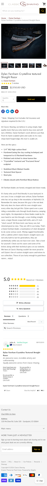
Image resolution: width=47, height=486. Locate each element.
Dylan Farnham (14, 18)
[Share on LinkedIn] (12, 111)
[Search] (42, 11)
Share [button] (8, 390)
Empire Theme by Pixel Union (11, 470)
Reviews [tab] (7, 316)
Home (3, 18)
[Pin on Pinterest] (17, 111)
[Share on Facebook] (3, 111)
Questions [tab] (22, 316)
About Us (17, 462)
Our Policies (27, 462)
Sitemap (4, 464)
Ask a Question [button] (24, 309)
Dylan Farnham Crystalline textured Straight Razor (21, 386)
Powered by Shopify (29, 470)
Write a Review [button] (24, 303)
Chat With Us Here (8, 414)
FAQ (9, 462)
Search (3, 462)
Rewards (37, 462)
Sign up (37, 449)
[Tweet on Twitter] (7, 111)
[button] (38, 390)
